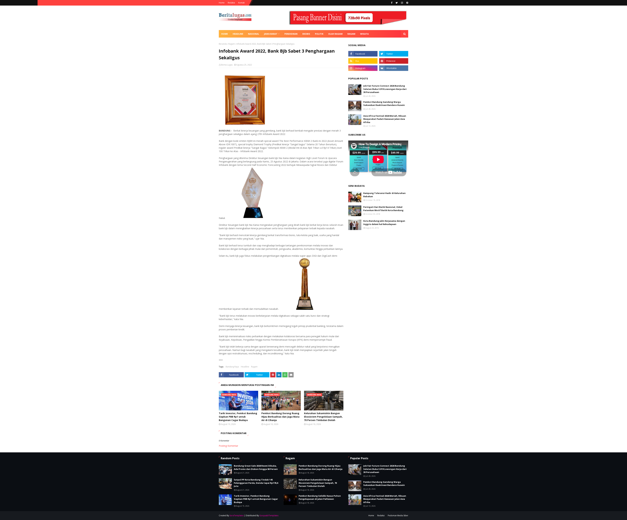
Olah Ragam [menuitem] (335, 33)
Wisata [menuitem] (364, 33)
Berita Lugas (227, 64)
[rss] (362, 61)
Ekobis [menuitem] (306, 33)
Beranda (223, 43)
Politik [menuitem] (319, 33)
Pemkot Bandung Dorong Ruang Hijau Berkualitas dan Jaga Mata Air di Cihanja (280, 417)
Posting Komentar (228, 445)
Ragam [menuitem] (351, 33)
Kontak (241, 2)
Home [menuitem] (224, 33)
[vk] (393, 68)
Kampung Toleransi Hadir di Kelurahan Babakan (384, 195)
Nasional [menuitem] (253, 33)
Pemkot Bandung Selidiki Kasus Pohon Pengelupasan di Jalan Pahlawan (320, 497)
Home (222, 2)
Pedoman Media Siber (398, 515)
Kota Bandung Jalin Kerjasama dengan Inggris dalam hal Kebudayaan (384, 222)
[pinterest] (406, 3)
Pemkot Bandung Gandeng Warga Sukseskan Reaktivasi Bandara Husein (384, 103)
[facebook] (391, 3)
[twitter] (397, 3)
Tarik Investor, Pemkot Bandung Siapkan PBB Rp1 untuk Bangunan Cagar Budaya (238, 417)
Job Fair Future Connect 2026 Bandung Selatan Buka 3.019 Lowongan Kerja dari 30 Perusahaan (385, 89)
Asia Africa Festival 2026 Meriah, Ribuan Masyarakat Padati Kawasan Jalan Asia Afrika (384, 119)
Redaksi (231, 2)
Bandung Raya (232, 366)
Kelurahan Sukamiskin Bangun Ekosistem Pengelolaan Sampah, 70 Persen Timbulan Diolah (323, 417)
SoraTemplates (237, 515)
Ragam (231, 43)
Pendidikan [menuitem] (290, 33)
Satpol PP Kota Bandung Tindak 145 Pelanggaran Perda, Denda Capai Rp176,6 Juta (256, 482)
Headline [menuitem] (238, 33)
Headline (245, 366)
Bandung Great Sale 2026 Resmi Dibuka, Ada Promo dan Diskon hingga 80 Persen (256, 467)
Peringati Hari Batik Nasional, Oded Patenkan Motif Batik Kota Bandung (383, 209)
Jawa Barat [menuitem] (270, 33)
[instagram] (402, 3)
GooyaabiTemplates (268, 515)
